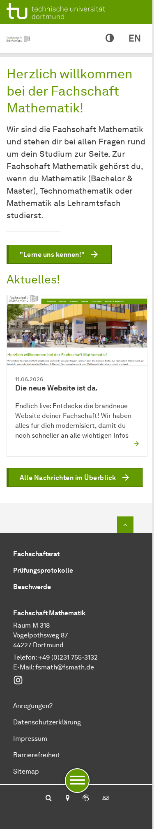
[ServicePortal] (86, 799)
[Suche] (48, 799)
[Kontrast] (109, 38)
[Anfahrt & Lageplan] (67, 799)
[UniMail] (105, 799)
